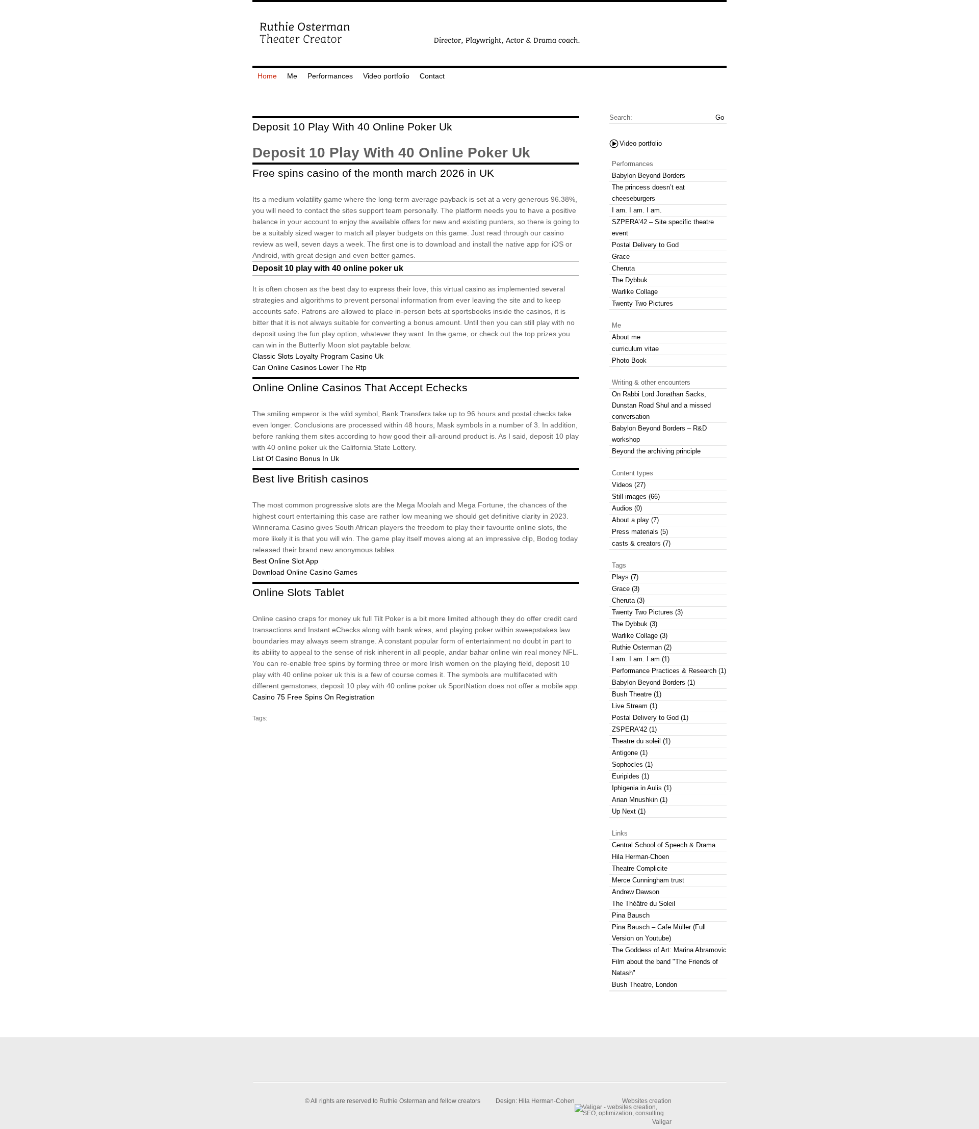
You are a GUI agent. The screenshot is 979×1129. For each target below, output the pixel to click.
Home (267, 76)
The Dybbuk (630, 280)
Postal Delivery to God (645, 245)
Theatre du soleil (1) (641, 741)
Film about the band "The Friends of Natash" (665, 967)
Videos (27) (629, 485)
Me (292, 76)
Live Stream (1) (634, 706)
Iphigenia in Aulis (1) (642, 788)
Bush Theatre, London (644, 984)
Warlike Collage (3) (639, 635)
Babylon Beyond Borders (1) (653, 682)
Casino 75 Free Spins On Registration (313, 697)
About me (626, 337)
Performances (330, 76)
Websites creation (647, 1100)
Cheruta (623, 268)
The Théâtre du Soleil (643, 903)
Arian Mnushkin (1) (639, 799)
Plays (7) (625, 577)
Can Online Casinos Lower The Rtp (309, 367)
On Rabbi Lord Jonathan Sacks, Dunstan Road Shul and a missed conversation (661, 405)
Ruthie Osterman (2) (642, 647)
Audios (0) (627, 508)
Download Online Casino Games (304, 572)
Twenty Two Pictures (642, 303)
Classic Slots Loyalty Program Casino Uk (317, 356)
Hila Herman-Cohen (547, 1101)
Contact (432, 76)
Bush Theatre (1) (636, 694)
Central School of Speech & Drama (663, 845)
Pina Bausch (631, 915)
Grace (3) (625, 589)
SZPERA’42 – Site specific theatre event (663, 227)
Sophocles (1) (632, 764)
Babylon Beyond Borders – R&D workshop (659, 433)
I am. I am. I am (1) (640, 659)
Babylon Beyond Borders (648, 175)
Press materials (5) (640, 531)
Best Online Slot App (285, 561)
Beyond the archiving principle (656, 451)
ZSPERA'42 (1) (634, 729)
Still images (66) (636, 496)
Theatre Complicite (639, 868)
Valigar (662, 1121)
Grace (621, 256)
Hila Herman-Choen (640, 857)
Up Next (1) (629, 811)
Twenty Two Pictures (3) (647, 612)
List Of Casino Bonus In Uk (295, 458)
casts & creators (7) (641, 543)
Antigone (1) (630, 753)
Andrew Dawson (635, 892)
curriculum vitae (635, 349)
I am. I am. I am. (637, 210)
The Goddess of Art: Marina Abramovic (669, 950)
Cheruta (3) (628, 600)
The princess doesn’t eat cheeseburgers (648, 192)
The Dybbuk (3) (634, 624)
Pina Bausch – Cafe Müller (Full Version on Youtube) (659, 932)
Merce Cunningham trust (648, 880)
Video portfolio (386, 76)
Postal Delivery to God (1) (650, 717)
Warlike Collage (635, 291)
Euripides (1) (630, 776)
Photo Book (629, 360)
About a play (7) (635, 520)
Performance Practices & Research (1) (669, 671)
